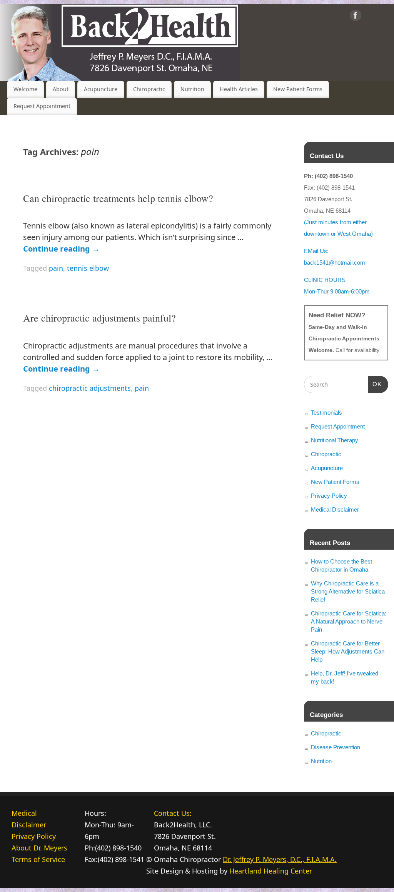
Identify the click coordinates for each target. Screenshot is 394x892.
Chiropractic (149, 89)
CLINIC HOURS (325, 280)
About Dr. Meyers (39, 847)
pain (56, 268)
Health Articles (239, 89)
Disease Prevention (335, 747)
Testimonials (326, 412)
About (60, 89)
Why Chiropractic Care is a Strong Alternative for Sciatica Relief (348, 591)
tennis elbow (88, 268)
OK (375, 383)
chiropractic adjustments (90, 388)
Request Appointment (41, 106)
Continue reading (61, 248)
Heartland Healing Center (270, 870)
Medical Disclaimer (335, 509)
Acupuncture (100, 89)
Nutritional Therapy (334, 440)
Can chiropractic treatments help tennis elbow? (118, 198)
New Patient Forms (297, 89)
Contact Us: (173, 813)
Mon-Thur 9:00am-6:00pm (337, 291)
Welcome (25, 89)
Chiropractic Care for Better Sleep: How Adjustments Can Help (347, 651)
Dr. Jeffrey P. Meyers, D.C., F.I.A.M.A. (280, 859)
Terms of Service (38, 859)
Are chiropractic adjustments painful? (99, 317)
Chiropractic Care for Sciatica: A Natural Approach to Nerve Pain (348, 621)
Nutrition (192, 89)
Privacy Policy (329, 495)
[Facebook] (355, 17)
